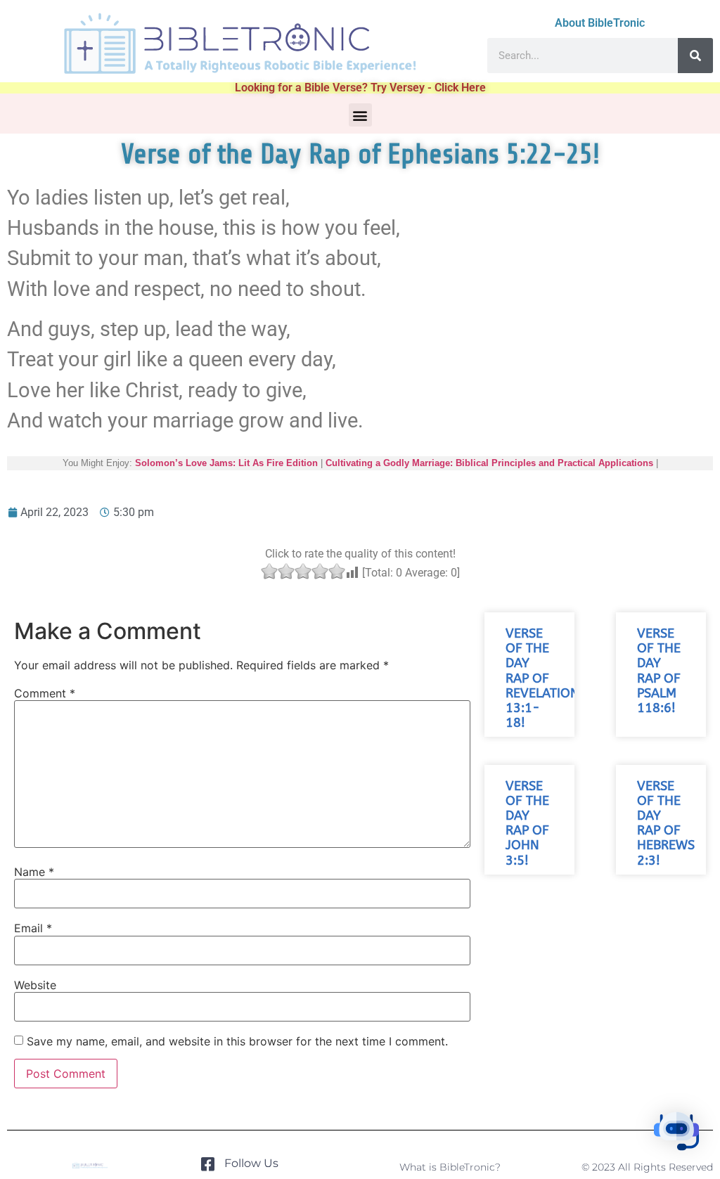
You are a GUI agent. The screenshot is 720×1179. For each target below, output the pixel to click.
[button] (360, 115)
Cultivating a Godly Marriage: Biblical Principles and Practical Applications (489, 463)
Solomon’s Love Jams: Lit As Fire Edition (226, 463)
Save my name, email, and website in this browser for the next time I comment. (237, 1041)
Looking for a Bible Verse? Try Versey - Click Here (360, 87)
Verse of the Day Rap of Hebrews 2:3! (666, 823)
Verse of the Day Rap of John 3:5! (527, 823)
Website (35, 985)
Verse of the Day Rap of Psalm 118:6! (659, 671)
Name (34, 871)
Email (33, 928)
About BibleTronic (600, 23)
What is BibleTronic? (450, 1167)
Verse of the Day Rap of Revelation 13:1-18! (542, 678)
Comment (44, 693)
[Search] (695, 55)
